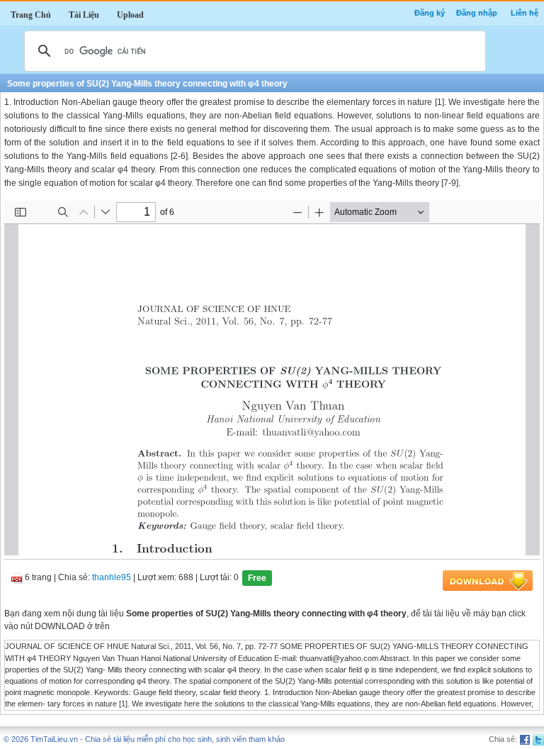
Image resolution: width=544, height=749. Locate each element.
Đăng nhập (476, 13)
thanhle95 (111, 578)
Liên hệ (524, 13)
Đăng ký (429, 13)
